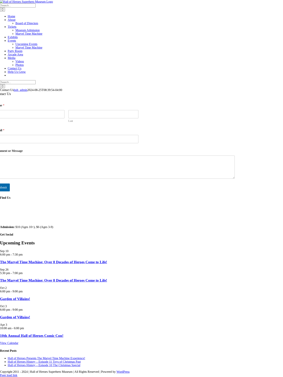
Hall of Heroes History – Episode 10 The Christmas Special (44, 365)
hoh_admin (20, 90)
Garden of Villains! (15, 299)
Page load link (8, 375)
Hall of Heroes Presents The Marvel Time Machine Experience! (46, 358)
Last (70, 120)
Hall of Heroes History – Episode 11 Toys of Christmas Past (44, 361)
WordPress (123, 371)
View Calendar (9, 343)
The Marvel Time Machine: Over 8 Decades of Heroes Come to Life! (53, 262)
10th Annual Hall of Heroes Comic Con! (31, 336)
